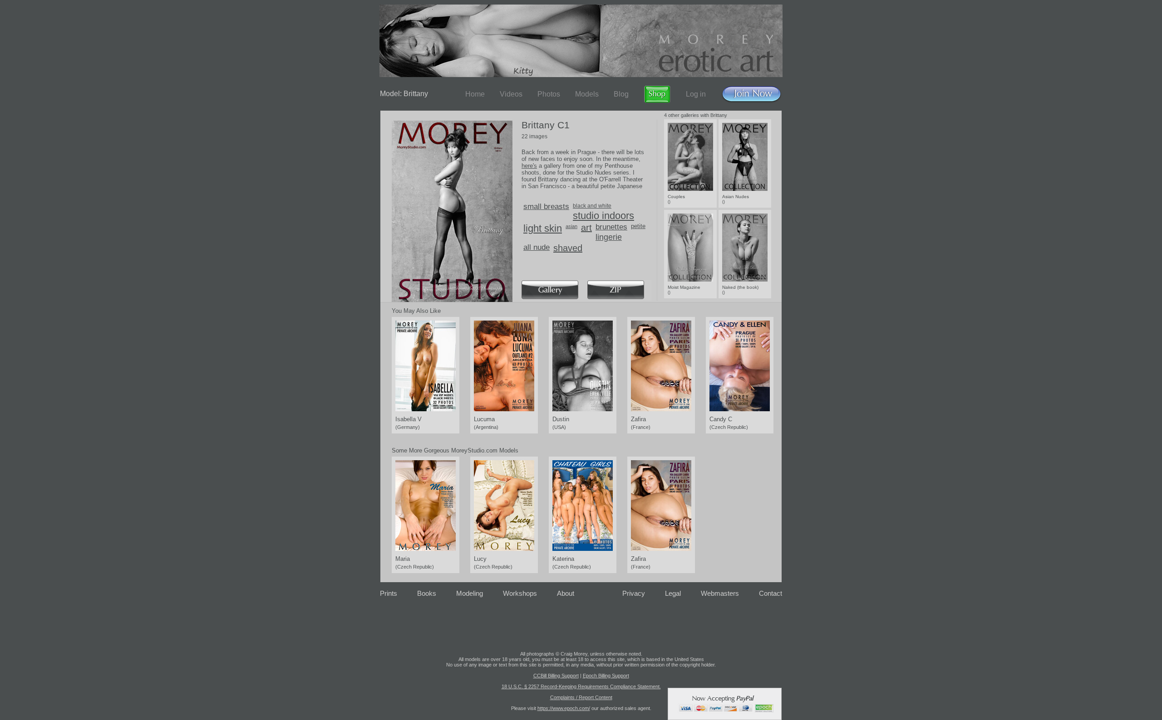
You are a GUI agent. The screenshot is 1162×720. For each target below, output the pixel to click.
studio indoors (603, 215)
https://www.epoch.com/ (563, 708)
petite (638, 226)
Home (475, 94)
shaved (567, 248)
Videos (511, 94)
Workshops (520, 593)
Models (587, 94)
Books (426, 593)
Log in (696, 94)
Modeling (469, 593)
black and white (592, 206)
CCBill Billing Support (556, 675)
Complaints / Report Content (581, 697)
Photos (548, 94)
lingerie (609, 237)
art (586, 228)
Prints (388, 593)
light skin (542, 228)
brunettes (611, 227)
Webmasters (720, 593)
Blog (621, 94)
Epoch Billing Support (606, 675)
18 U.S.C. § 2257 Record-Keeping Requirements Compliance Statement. (581, 686)
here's (529, 165)
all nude (536, 247)
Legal (673, 593)
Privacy (633, 593)
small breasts (546, 206)
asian (571, 226)
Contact (770, 593)
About (565, 593)
